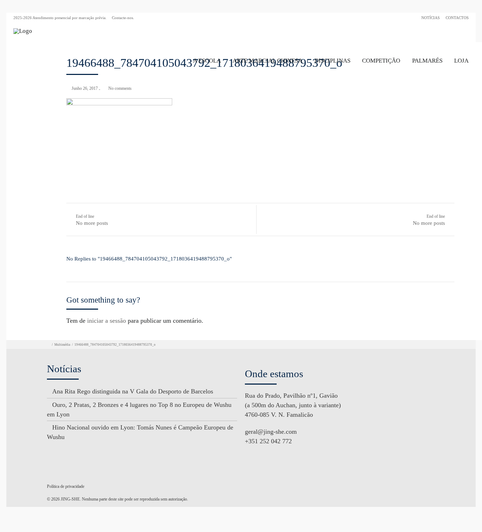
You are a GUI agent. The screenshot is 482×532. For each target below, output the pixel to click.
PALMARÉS (427, 60)
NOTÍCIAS (430, 18)
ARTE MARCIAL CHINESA (267, 60)
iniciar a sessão (106, 320)
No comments (120, 88)
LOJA (461, 60)
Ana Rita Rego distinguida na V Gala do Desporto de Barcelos (132, 391)
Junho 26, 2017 (85, 88)
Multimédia (62, 344)
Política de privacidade (65, 486)
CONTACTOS (457, 18)
